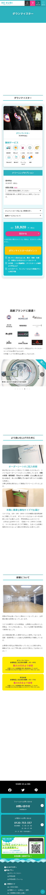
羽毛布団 (12, 876)
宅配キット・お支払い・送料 (19, 890)
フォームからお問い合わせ (23, 805)
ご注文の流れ (13, 887)
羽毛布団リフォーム (16, 879)
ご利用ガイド (10, 884)
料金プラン (10, 870)
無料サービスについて (13, 216)
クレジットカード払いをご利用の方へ (18, 211)
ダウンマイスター (15, 873)
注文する (23, 234)
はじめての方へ (11, 867)
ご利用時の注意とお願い (17, 893)
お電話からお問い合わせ (23, 824)
